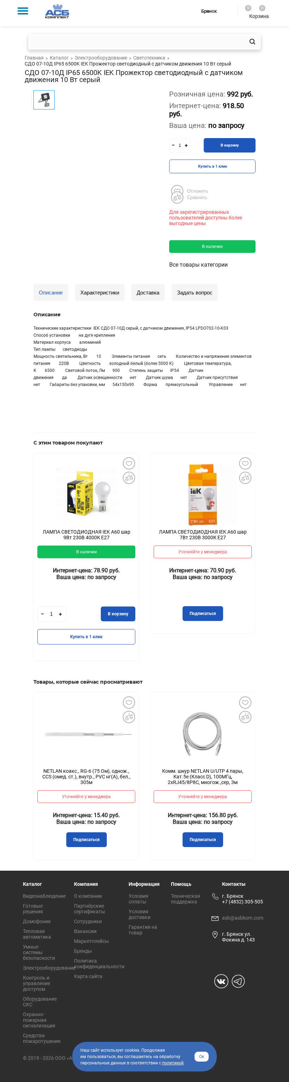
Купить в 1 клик (212, 166)
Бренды (83, 951)
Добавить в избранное (128, 463)
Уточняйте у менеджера (202, 551)
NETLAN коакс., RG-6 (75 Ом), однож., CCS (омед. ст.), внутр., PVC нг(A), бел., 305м (86, 776)
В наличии (212, 246)
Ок (201, 1056)
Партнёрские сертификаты (89, 908)
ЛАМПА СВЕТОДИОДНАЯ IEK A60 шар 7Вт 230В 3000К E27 (203, 534)
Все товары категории (198, 264)
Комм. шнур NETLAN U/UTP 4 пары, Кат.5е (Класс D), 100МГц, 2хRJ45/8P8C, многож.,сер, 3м (202, 776)
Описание (51, 293)
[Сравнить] (128, 478)
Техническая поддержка (185, 898)
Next (266, 562)
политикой (173, 1063)
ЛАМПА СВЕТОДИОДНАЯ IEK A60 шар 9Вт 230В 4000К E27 (86, 534)
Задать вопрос (195, 293)
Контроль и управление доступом (36, 983)
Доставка (148, 293)
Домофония (37, 921)
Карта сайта (88, 976)
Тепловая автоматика (37, 934)
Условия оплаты (138, 898)
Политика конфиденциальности (99, 963)
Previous (22, 562)
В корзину (230, 145)
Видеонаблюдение (44, 896)
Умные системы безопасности (39, 952)
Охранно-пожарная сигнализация (39, 1020)
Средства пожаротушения (42, 1038)
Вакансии (85, 931)
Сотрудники (88, 921)
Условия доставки (139, 914)
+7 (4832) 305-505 (242, 901)
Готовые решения (33, 908)
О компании (88, 896)
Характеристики (99, 293)
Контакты (234, 884)
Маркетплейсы (91, 941)
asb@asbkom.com (242, 918)
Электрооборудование (49, 968)
